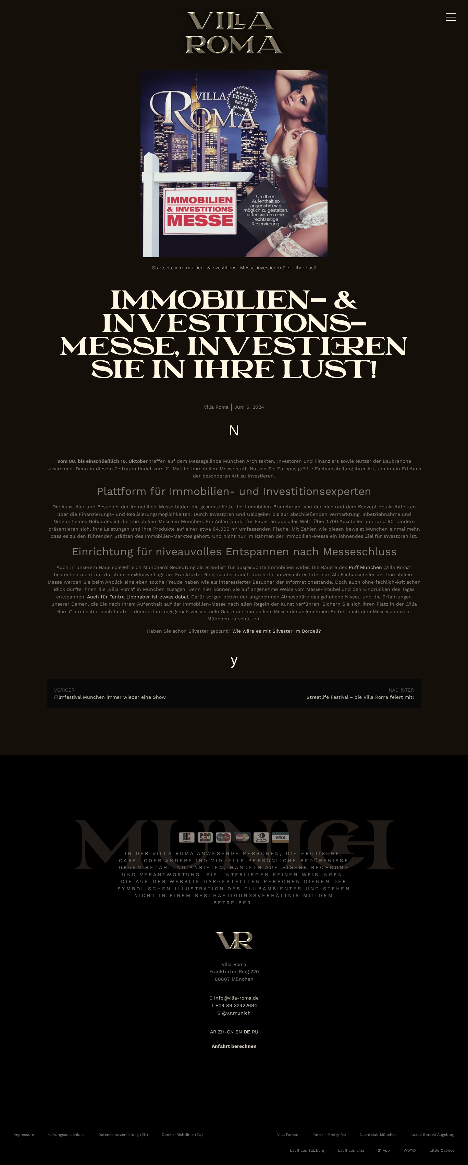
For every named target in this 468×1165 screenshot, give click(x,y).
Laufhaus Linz (351, 1150)
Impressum (24, 1134)
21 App (384, 1150)
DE (247, 1031)
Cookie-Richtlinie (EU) (182, 1134)
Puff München (365, 567)
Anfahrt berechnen (234, 1046)
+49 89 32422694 (236, 1005)
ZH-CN (226, 1031)
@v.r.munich (236, 1013)
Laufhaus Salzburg (307, 1150)
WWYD (410, 1150)
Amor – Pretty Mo (329, 1134)
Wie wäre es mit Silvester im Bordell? (276, 631)
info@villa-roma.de (236, 998)
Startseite (163, 267)
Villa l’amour (288, 1134)
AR (213, 1031)
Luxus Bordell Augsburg (432, 1134)
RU (255, 1031)
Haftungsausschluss (66, 1134)
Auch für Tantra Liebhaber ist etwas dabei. (138, 596)
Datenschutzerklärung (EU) (123, 1134)
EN (238, 1031)
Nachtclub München (378, 1134)
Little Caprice (442, 1150)
